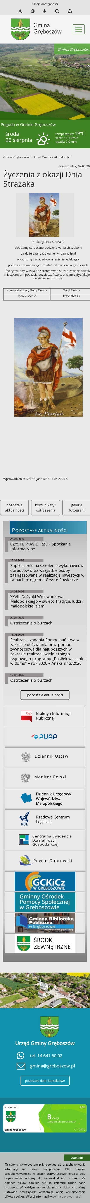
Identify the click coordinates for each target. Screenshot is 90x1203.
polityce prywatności (66, 1196)
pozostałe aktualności (14, 508)
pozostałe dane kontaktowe (45, 1081)
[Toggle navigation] (79, 29)
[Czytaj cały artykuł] (45, 215)
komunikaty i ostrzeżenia (45, 508)
